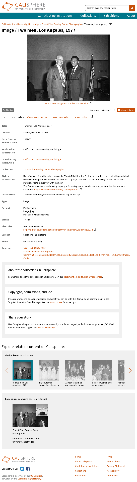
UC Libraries (36, 476)
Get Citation (8, 110)
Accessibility (113, 471)
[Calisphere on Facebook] (28, 469)
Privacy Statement (116, 466)
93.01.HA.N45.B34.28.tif (34, 248)
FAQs (109, 457)
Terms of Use (113, 461)
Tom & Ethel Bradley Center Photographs (61, 24)
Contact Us (112, 475)
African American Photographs (38, 251)
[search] (132, 8)
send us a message (45, 327)
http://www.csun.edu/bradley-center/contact (56, 189)
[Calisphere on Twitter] (22, 469)
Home (78, 457)
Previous (6, 370)
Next (130, 370)
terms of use (56, 302)
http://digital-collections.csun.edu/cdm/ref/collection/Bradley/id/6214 (58, 230)
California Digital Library (29, 478)
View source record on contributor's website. (57, 117)
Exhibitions (111, 15)
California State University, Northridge (21, 24)
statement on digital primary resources (83, 277)
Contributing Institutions (55, 15)
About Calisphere (83, 461)
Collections (88, 15)
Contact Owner (127, 110)
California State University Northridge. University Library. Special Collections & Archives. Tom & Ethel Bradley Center (76, 256)
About (131, 15)
